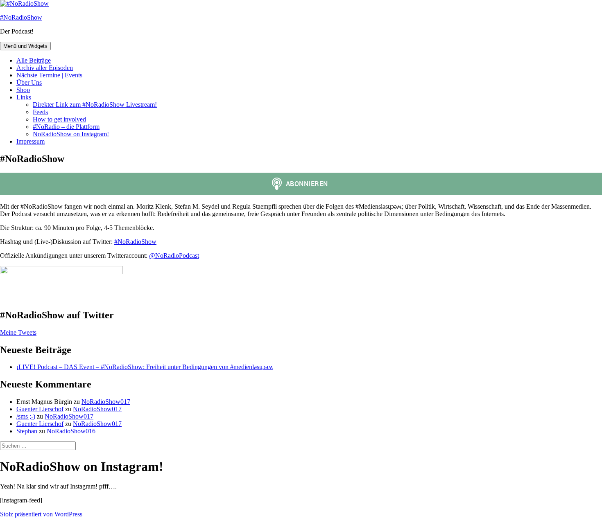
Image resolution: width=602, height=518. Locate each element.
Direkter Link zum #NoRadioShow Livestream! (95, 104)
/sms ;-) (25, 416)
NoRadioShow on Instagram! (71, 134)
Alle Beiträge (33, 60)
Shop (23, 89)
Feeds (40, 111)
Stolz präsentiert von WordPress (41, 514)
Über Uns (29, 82)
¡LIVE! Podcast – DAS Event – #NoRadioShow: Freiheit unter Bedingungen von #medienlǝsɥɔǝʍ (144, 366)
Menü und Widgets (25, 46)
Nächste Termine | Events (49, 75)
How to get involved (59, 119)
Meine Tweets (18, 332)
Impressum (30, 141)
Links (23, 97)
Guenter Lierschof (39, 408)
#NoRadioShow (21, 17)
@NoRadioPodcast (174, 255)
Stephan (26, 431)
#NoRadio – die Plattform (66, 126)
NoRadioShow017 (105, 401)
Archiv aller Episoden (44, 67)
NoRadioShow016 (71, 431)
